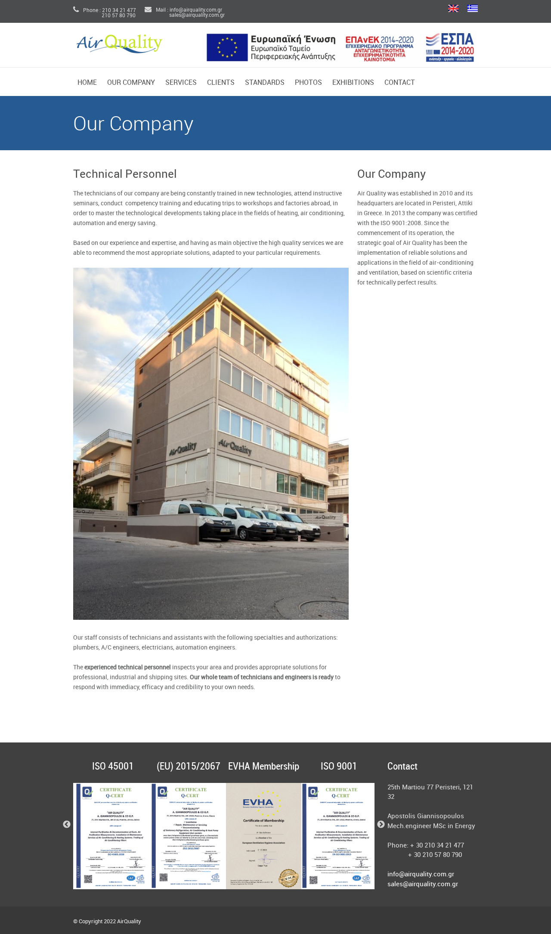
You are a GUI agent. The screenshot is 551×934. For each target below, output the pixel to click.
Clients (221, 83)
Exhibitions (353, 83)
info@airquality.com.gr (420, 874)
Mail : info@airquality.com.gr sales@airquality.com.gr (185, 12)
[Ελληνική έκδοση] (472, 9)
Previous (66, 824)
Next (381, 824)
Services (181, 83)
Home (87, 83)
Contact (399, 83)
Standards (265, 83)
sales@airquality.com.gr (422, 884)
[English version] (453, 9)
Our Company (131, 83)
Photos (308, 83)
